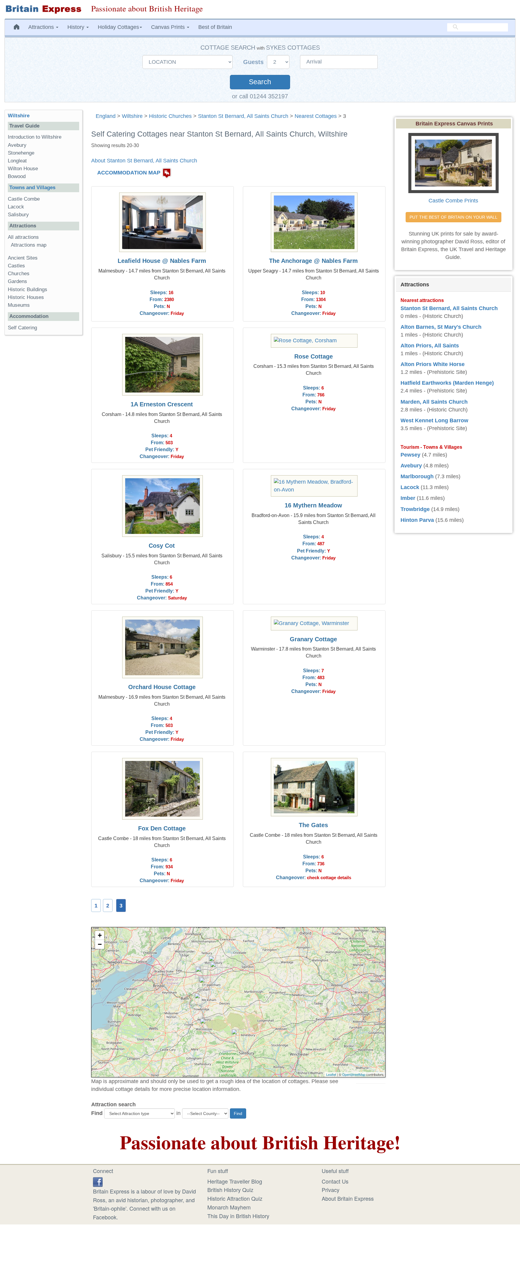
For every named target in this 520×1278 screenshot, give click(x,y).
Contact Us (335, 1181)
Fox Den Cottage (162, 828)
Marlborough (417, 476)
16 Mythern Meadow (313, 505)
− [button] (100, 944)
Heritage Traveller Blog (234, 1181)
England (106, 116)
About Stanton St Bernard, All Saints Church (144, 161)
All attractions (23, 237)
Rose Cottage (313, 356)
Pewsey (410, 455)
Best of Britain (215, 27)
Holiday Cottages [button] (118, 27)
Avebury (17, 145)
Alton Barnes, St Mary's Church (441, 327)
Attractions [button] (41, 27)
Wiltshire (132, 116)
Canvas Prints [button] (168, 27)
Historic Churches (170, 116)
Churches (18, 273)
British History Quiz (230, 1189)
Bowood (17, 176)
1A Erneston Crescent (162, 404)
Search (260, 82)
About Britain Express (348, 1198)
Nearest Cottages (316, 116)
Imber (408, 498)
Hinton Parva (417, 520)
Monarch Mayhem (229, 1207)
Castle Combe (24, 199)
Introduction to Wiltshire (34, 137)
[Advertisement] (43, 432)
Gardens (17, 281)
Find (97, 1113)
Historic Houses (26, 297)
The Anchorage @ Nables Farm (313, 260)
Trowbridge (415, 509)
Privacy (330, 1189)
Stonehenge (21, 153)
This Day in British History (238, 1216)
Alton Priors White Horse (433, 364)
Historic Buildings (27, 289)
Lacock (16, 207)
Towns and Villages (32, 187)
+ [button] (100, 935)
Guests (254, 62)
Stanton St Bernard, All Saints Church (243, 116)
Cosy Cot (162, 545)
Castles (16, 266)
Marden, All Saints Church (434, 402)
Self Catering (22, 328)
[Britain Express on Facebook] (98, 1181)
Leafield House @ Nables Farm (162, 260)
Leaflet (331, 1074)
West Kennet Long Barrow (434, 420)
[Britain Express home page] (43, 9)
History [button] (76, 27)
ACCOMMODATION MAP (128, 173)
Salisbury (18, 214)
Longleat (17, 161)
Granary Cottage (313, 639)
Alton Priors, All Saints (430, 346)
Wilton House (23, 168)
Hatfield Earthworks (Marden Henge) (447, 383)
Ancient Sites (23, 258)
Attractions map (28, 245)
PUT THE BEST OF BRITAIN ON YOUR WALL (453, 217)
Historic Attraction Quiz (234, 1198)
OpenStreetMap (353, 1074)
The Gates (313, 825)
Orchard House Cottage (162, 687)
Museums (19, 305)
